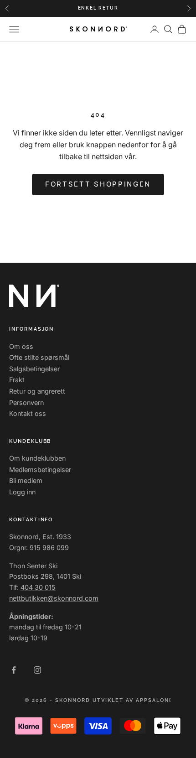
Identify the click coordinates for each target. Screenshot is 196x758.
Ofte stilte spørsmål (39, 357)
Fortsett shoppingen (98, 184)
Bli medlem (25, 480)
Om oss (21, 346)
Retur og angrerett (37, 391)
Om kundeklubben (37, 458)
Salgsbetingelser (34, 369)
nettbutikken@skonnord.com (53, 598)
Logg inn (22, 492)
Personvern (26, 402)
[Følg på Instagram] (37, 670)
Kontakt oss (27, 413)
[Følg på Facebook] (13, 670)
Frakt (17, 380)
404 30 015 (38, 587)
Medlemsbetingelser (40, 469)
